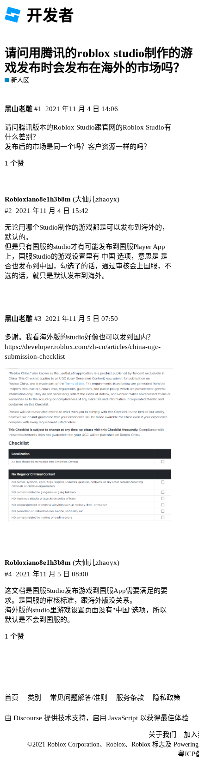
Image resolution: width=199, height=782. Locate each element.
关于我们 (162, 734)
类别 (34, 697)
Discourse (27, 718)
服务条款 (130, 697)
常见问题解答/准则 (78, 697)
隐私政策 (166, 697)
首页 (12, 697)
